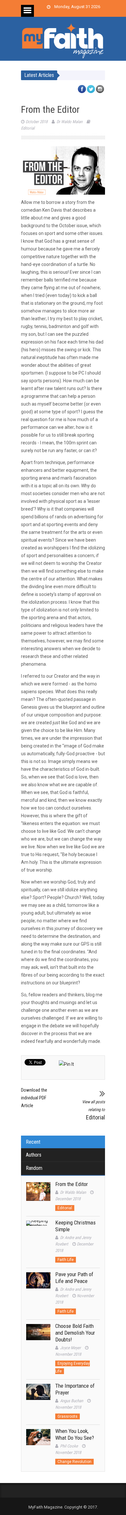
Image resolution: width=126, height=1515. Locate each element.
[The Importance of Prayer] (38, 1396)
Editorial (28, 128)
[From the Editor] (38, 1194)
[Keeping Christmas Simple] (38, 1233)
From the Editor (71, 1184)
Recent (33, 1142)
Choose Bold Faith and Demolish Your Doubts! (75, 1333)
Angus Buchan (71, 1400)
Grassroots (68, 1416)
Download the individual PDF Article (34, 1097)
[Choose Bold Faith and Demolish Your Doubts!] (38, 1336)
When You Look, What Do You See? (74, 1434)
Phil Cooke (69, 1446)
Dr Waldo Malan (69, 121)
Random (34, 1168)
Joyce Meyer (70, 1347)
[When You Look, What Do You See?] (38, 1441)
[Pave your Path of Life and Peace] (38, 1284)
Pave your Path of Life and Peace (74, 1277)
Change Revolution (74, 1461)
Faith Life (66, 1259)
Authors (33, 1155)
